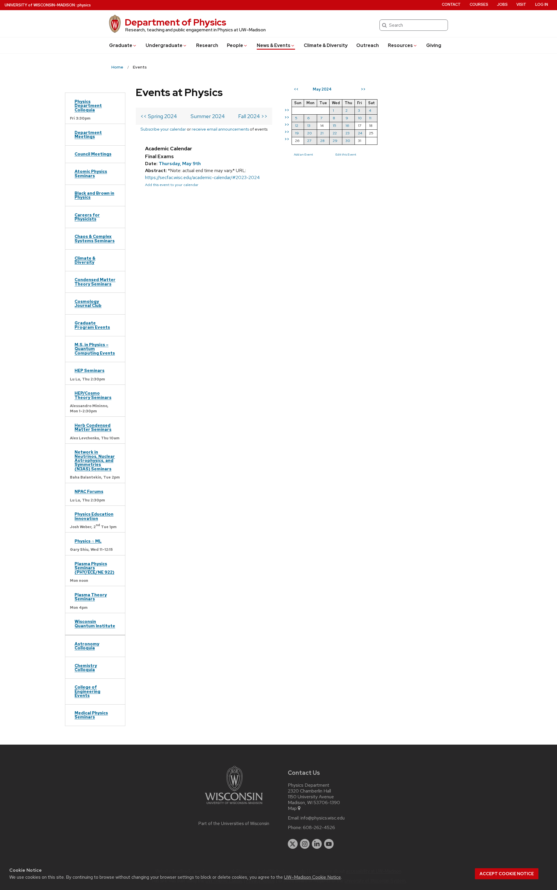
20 (309, 133)
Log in (541, 4)
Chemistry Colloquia (86, 667)
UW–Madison (40, 5)
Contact (451, 4)
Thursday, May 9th (180, 163)
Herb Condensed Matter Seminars (93, 427)
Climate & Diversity (326, 45)
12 (296, 125)
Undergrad (164, 45)
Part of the (233, 823)
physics (84, 5)
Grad (120, 45)
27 (309, 140)
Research (207, 45)
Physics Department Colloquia (88, 106)
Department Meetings (88, 134)
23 (347, 133)
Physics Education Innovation (94, 516)
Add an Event (303, 154)
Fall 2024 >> (252, 116)
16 (347, 125)
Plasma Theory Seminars (91, 597)
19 (297, 133)
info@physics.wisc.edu (323, 818)
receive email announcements (220, 129)
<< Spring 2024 (158, 116)
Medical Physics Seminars (91, 715)
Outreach (367, 45)
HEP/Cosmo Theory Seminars (93, 395)
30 (348, 140)
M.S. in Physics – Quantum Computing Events (95, 349)
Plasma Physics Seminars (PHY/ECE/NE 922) (94, 568)
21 (321, 133)
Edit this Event (345, 154)
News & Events (273, 45)
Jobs (502, 4)
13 (308, 125)
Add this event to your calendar (171, 184)
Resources (400, 45)
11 (370, 117)
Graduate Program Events (92, 325)
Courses (479, 4)
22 (335, 133)
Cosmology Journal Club (88, 303)
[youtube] (329, 844)
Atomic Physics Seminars (91, 173)
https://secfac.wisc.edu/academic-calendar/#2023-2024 (202, 177)
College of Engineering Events (87, 691)
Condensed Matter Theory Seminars (95, 281)
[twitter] (293, 844)
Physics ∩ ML (88, 541)
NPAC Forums (89, 491)
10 (360, 117)
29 (335, 140)
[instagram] (305, 844)
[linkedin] (317, 844)
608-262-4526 (319, 828)
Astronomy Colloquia (87, 646)
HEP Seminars (89, 370)
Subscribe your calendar (163, 129)
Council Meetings (93, 154)
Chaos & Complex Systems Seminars (95, 238)
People (235, 45)
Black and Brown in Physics (94, 195)
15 (334, 125)
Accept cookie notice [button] (507, 874)
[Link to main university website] (234, 805)
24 (360, 133)
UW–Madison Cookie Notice (312, 877)
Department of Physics (175, 22)
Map (292, 808)
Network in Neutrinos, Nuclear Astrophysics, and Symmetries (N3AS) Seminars (95, 460)
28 (322, 140)
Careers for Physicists (87, 217)
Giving (433, 45)
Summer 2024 (208, 116)
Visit (521, 4)
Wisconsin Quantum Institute (95, 623)
